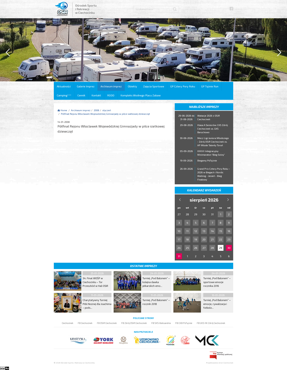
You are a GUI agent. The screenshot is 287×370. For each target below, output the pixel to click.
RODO (110, 95)
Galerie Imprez (85, 86)
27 (204, 247)
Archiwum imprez (111, 86)
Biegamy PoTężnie (207, 160)
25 (187, 247)
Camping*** (64, 95)
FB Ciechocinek (85, 323)
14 (212, 231)
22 (220, 239)
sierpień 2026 (204, 199)
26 (195, 247)
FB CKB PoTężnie (183, 323)
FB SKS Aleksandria (161, 323)
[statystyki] (4, 368)
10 (179, 231)
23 (228, 239)
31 (179, 256)
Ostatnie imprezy (143, 266)
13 (204, 231)
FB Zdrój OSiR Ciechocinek (134, 323)
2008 (96, 110)
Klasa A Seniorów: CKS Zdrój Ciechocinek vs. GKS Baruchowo (212, 129)
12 (195, 231)
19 (195, 239)
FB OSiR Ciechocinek (107, 323)
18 (187, 239)
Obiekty (132, 86)
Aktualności (64, 86)
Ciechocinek (67, 323)
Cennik (81, 95)
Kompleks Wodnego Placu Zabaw (140, 95)
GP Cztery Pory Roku (182, 86)
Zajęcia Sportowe (153, 86)
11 (187, 231)
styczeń (106, 110)
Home (63, 110)
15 (220, 231)
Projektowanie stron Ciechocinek (219, 363)
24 (179, 247)
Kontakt (96, 95)
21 (212, 239)
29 (220, 247)
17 (179, 239)
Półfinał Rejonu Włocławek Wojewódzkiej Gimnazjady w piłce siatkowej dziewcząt (105, 113)
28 (212, 247)
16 (229, 231)
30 (228, 247)
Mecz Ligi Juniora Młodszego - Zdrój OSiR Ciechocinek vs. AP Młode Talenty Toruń (213, 142)
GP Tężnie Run (209, 86)
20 (204, 239)
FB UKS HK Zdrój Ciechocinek (211, 323)
